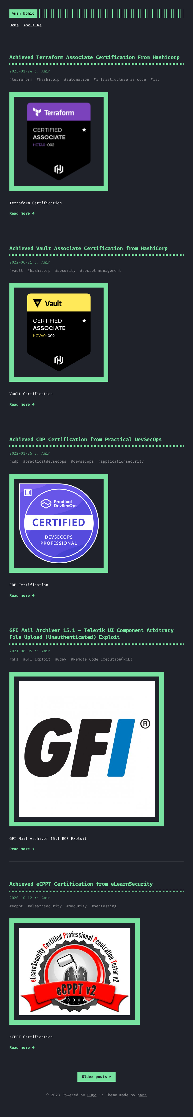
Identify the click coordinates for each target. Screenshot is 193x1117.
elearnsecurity (46, 906)
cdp (15, 461)
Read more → (21, 213)
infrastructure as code (121, 79)
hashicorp (49, 79)
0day (61, 659)
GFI (15, 659)
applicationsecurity (122, 461)
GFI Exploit (37, 659)
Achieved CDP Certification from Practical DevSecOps (85, 439)
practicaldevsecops (45, 461)
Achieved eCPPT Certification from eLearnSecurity (81, 884)
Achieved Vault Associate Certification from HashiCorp (88, 248)
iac (156, 79)
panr (142, 1095)
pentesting (105, 906)
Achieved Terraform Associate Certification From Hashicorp (94, 57)
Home (14, 25)
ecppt (17, 906)
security (66, 270)
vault (17, 270)
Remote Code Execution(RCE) (103, 659)
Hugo (91, 1095)
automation (77, 79)
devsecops (83, 461)
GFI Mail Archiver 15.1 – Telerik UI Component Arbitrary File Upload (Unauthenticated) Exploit (91, 634)
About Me (33, 25)
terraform (22, 79)
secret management (101, 270)
